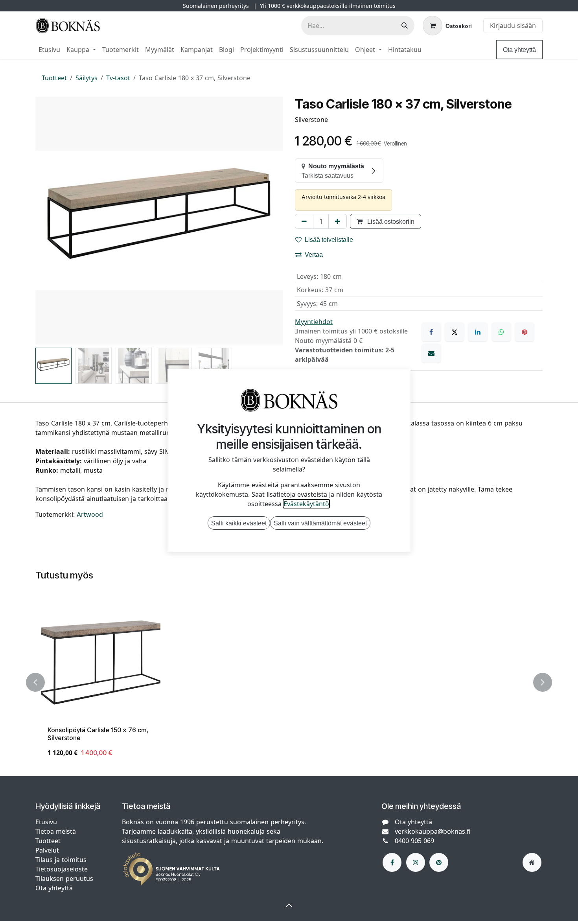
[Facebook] (431, 331)
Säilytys (86, 78)
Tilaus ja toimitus (61, 860)
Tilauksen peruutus (64, 878)
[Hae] (404, 25)
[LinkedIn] (477, 331)
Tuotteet (54, 78)
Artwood (90, 514)
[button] (47, 220)
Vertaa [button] (314, 254)
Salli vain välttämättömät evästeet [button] (320, 523)
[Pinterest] (524, 331)
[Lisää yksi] (337, 221)
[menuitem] (49, 49)
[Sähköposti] (431, 353)
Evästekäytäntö (306, 504)
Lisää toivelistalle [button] (329, 239)
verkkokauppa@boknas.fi (433, 831)
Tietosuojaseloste (62, 869)
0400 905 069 (414, 841)
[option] (289, 682)
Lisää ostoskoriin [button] (390, 221)
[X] (454, 331)
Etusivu (46, 822)
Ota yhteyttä (519, 49)
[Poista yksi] (304, 221)
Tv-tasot (118, 78)
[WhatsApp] (501, 331)
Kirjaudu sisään (513, 25)
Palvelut (47, 850)
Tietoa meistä (55, 831)
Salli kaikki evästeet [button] (239, 523)
